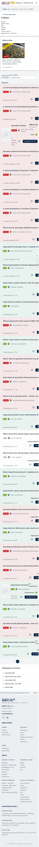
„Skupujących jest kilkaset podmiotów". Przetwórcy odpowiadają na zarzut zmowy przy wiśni (18, 814)
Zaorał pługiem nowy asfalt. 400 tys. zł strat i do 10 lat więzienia (19, 833)
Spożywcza (23, 788)
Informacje (23, 730)
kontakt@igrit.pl (7, 714)
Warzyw (4, 772)
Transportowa (24, 797)
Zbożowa (4, 763)
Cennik (22, 739)
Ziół (21, 792)
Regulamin (23, 742)
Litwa (32, 134)
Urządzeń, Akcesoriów (9, 785)
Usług (22, 785)
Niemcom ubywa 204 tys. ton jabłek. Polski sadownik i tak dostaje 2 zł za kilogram (19, 824)
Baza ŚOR (5, 732)
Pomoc (22, 735)
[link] (4, 9)
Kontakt (4, 730)
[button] (12, 2)
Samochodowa (24, 783)
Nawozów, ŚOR (6, 788)
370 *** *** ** (31, 141)
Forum (17, 668)
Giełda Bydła (24, 9)
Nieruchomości (25, 799)
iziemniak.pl (6, 750)
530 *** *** (32, 597)
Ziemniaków (5, 769)
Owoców (4, 774)
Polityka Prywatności (26, 737)
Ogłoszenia (14, 9)
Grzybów (23, 790)
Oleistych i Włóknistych (9, 765)
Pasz (21, 769)
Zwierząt (23, 767)
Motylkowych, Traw (8, 767)
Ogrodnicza (5, 776)
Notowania (5, 748)
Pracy (22, 795)
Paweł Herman (29, 593)
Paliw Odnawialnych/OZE (10, 792)
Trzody (22, 765)
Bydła (22, 763)
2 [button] (21, 661)
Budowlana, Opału (26, 801)
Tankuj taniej (6, 735)
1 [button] (17, 661)
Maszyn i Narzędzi (8, 783)
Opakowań (5, 790)
